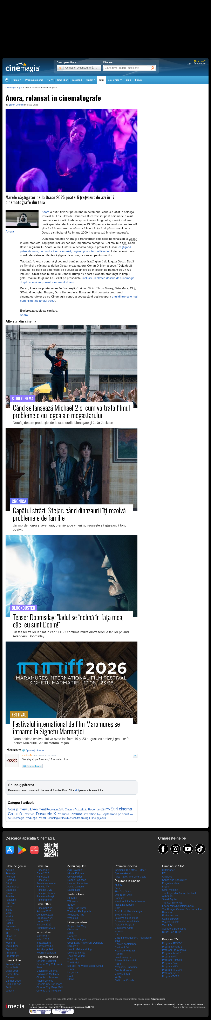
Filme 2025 (42, 880)
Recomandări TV (99, 809)
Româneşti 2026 (45, 927)
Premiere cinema (46, 883)
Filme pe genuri (16, 866)
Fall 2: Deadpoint (124, 904)
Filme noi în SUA (173, 866)
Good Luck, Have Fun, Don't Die (85, 942)
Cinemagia (11, 87)
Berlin (9, 987)
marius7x (27, 755)
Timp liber (62, 80)
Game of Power (170, 918)
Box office (89, 814)
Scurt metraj (12, 929)
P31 (164, 873)
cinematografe (118, 232)
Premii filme (13, 960)
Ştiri (101, 80)
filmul (27, 265)
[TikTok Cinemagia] (200, 849)
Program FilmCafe (172, 959)
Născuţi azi (73, 889)
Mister (9, 913)
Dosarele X (46, 813)
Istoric (9, 909)
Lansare (76, 814)
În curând (77, 80)
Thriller (9, 939)
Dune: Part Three (77, 908)
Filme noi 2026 (44, 908)
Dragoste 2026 (44, 918)
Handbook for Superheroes (130, 901)
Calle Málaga (122, 973)
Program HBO (170, 966)
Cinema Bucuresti (46, 961)
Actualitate (81, 809)
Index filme (43, 932)
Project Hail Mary (77, 926)
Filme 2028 (42, 870)
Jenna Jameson (76, 886)
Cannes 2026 (13, 980)
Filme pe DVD (44, 889)
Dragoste (11, 889)
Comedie (11, 880)
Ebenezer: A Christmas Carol (178, 906)
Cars (117, 908)
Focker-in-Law (170, 915)
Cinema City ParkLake (49, 990)
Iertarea (119, 931)
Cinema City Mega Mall (49, 987)
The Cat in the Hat (172, 902)
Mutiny (118, 885)
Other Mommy (170, 889)
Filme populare (77, 922)
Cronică (15, 813)
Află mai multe (158, 999)
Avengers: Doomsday (174, 928)
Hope (118, 963)
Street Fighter (169, 899)
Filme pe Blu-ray (45, 893)
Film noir (10, 903)
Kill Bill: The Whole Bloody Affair (85, 965)
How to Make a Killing (79, 949)
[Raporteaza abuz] (135, 756)
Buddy (71, 904)
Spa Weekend (123, 873)
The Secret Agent (77, 939)
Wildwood (73, 901)
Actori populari (44, 949)
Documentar (12, 886)
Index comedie (44, 946)
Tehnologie (53, 818)
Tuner (70, 969)
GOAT (70, 979)
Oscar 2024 (12, 974)
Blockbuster (67, 818)
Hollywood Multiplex (47, 974)
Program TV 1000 (172, 969)
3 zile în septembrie (126, 944)
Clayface (167, 876)
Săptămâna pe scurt (115, 814)
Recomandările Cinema (60, 809)
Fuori (118, 888)
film (124, 242)
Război (10, 923)
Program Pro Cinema (174, 950)
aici (77, 790)
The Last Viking (76, 956)
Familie (10, 896)
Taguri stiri (11, 949)
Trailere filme (75, 894)
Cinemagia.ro (23, 67)
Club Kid (72, 898)
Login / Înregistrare (196, 63)
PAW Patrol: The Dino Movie (130, 876)
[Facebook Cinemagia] (163, 849)
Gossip (13, 809)
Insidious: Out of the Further (130, 870)
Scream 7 (72, 946)
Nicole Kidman (75, 873)
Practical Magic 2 (124, 924)
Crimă (9, 883)
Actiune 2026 (43, 911)
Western (10, 942)
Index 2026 (42, 936)
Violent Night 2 (170, 922)
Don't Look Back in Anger (129, 911)
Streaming (82, 818)
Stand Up (11, 936)
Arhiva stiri (11, 952)
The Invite (72, 959)
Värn (117, 934)
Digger (166, 886)
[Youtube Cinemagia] (188, 849)
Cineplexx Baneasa (47, 977)
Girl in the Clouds (124, 980)
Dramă (9, 893)
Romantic (11, 926)
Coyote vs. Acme (124, 927)
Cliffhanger (168, 870)
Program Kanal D (172, 953)
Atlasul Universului (125, 960)
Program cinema (34, 80)
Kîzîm (70, 932)
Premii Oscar (13, 964)
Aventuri (10, 876)
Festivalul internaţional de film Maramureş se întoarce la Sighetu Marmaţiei (66, 727)
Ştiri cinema (121, 809)
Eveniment (38, 809)
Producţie (31, 818)
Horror (9, 906)
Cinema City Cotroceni (49, 964)
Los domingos (123, 957)
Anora (10, 231)
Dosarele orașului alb (127, 921)
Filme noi (42, 866)
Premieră (63, 814)
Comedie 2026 (44, 914)
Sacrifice (119, 898)
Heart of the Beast (125, 950)
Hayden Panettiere (77, 883)
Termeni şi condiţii (38, 1007)
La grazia (72, 972)
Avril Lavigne (74, 870)
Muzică (10, 916)
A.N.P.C (90, 1007)
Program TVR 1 (170, 973)
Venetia (10, 990)
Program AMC (170, 956)
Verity (118, 977)
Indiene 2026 (43, 924)
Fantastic (11, 899)
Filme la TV (42, 886)
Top (99, 814)
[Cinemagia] (6, 80)
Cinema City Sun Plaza (49, 984)
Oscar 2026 (12, 967)
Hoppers (72, 936)
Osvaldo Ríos (74, 876)
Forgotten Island (171, 883)
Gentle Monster (123, 970)
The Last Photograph (79, 911)
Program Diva (170, 963)
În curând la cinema (128, 880)
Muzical (10, 919)
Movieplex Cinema (46, 970)
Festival (28, 814)
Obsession (73, 929)
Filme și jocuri (97, 818)
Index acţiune (44, 942)
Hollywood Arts (75, 914)
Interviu (24, 809)
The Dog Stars (123, 891)
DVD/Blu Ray (182, 1004)
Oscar (45, 232)
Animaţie (10, 873)
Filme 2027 (42, 873)
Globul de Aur (13, 984)
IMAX (39, 967)
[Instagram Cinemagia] (175, 849)
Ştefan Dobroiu (16, 104)
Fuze (70, 975)
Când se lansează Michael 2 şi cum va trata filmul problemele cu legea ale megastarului (71, 411)
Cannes (10, 977)
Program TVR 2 (170, 976)
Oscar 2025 (12, 970)
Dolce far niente (76, 952)
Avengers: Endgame (126, 967)
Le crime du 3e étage (126, 918)
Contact (53, 1007)
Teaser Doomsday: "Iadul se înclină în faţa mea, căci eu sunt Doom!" (68, 621)
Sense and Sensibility (174, 880)
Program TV (12, 956)
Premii (42, 818)
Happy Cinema (44, 980)
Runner (119, 953)
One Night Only (123, 894)
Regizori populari (46, 952)
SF (7, 932)
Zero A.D (167, 925)
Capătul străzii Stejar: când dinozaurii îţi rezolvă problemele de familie (69, 514)
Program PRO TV (172, 943)
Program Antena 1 (172, 946)
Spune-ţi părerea (35, 750)
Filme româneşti (45, 896)
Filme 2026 (42, 876)
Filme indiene (44, 899)
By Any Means (123, 914)
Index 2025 (42, 939)
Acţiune (10, 870)
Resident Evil (122, 947)
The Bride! (73, 962)
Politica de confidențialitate (71, 1007)
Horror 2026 (43, 921)
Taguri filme (12, 946)
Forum (138, 80)
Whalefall (72, 918)
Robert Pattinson (76, 880)
